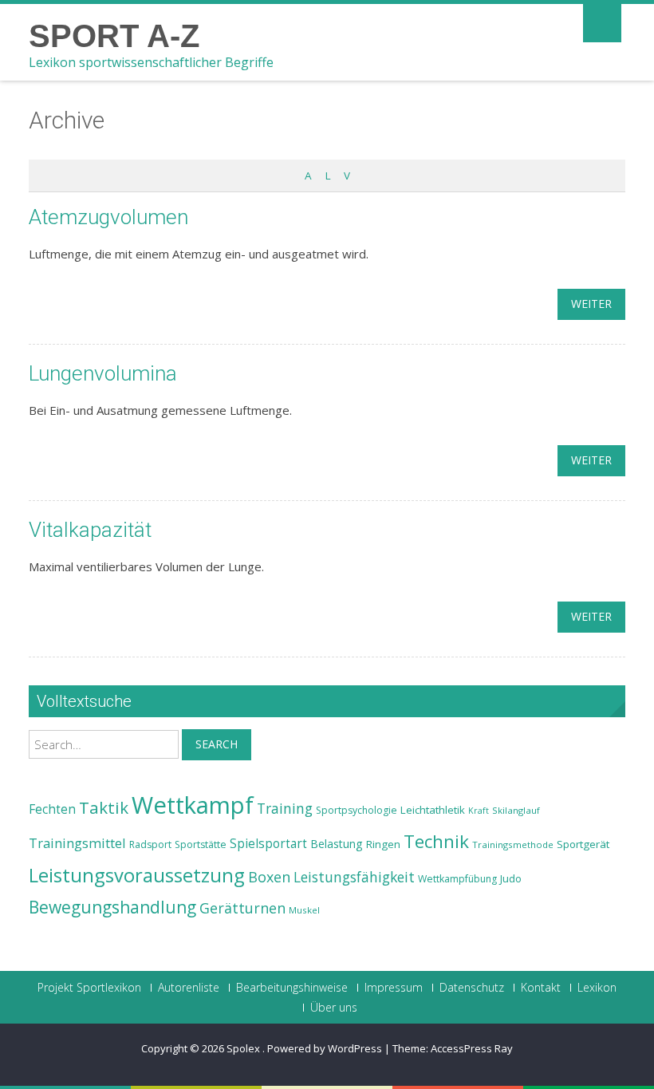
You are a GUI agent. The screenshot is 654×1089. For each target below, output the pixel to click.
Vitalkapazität (90, 530)
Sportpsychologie (356, 810)
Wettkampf (193, 805)
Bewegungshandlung (112, 907)
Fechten (52, 809)
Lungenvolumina (103, 373)
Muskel (304, 910)
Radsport (150, 844)
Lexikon (597, 988)
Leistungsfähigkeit (354, 876)
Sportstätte (201, 844)
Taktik (103, 807)
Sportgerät (583, 844)
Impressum (393, 988)
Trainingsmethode (513, 844)
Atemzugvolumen (108, 217)
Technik (436, 841)
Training (285, 808)
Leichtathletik (432, 810)
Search (216, 744)
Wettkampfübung (457, 879)
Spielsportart (268, 843)
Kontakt (541, 988)
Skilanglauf (516, 810)
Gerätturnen (242, 907)
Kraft (478, 810)
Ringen (383, 844)
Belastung (336, 843)
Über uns (333, 1008)
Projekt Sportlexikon (89, 988)
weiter (591, 303)
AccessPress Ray (472, 1048)
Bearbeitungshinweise (292, 988)
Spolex (244, 1048)
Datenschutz (471, 988)
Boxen (269, 876)
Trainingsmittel (77, 843)
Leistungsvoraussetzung (137, 875)
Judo (511, 878)
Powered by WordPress (324, 1048)
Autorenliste (188, 988)
